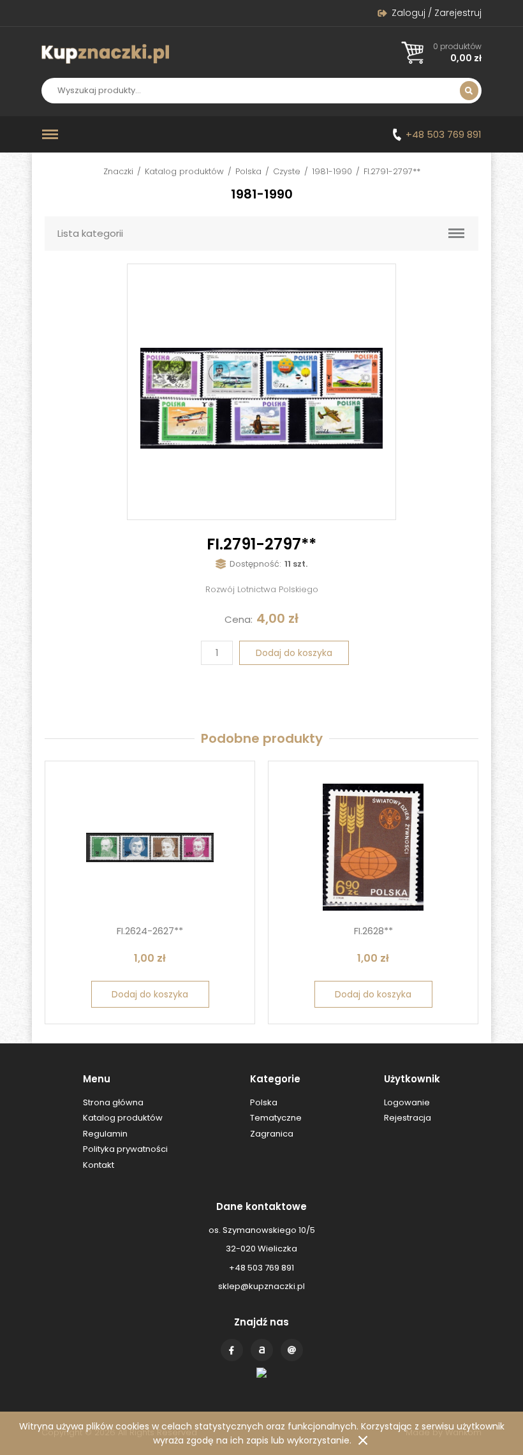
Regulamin (105, 1134)
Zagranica (271, 1134)
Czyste (286, 171)
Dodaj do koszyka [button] (150, 994)
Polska (248, 171)
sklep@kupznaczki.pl (261, 1286)
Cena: (239, 619)
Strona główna (113, 1102)
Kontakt (292, 1350)
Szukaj (469, 90)
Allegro (262, 1350)
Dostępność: (255, 564)
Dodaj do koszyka (294, 652)
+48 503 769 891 (444, 134)
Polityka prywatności (125, 1149)
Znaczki (118, 171)
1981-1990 (332, 171)
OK (363, 1440)
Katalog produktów (184, 171)
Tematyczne (276, 1118)
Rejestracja (407, 1118)
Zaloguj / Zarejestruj (437, 12)
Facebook (232, 1350)
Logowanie (407, 1102)
